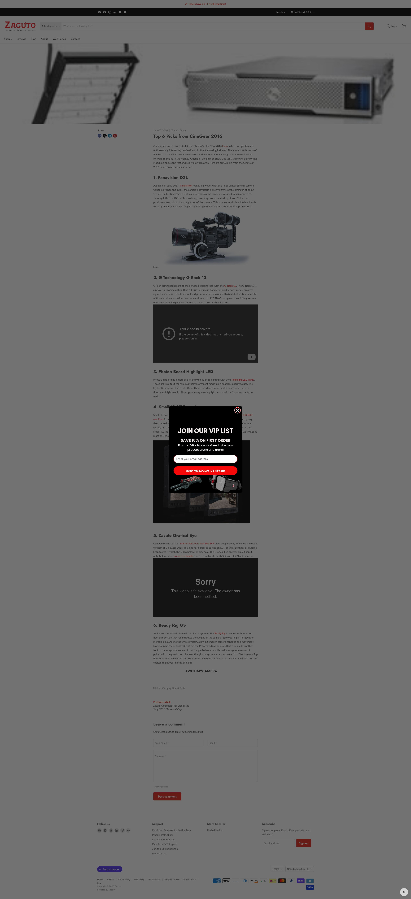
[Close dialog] (237, 410)
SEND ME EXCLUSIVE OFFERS (205, 471)
